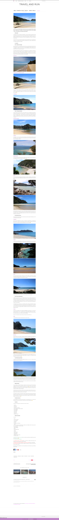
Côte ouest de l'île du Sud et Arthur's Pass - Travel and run (21, 479)
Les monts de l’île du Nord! (24, 471)
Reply (34, 479)
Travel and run (29, 4)
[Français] (14, 1)
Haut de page (43, 516)
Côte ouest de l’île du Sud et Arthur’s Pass (17, 471)
